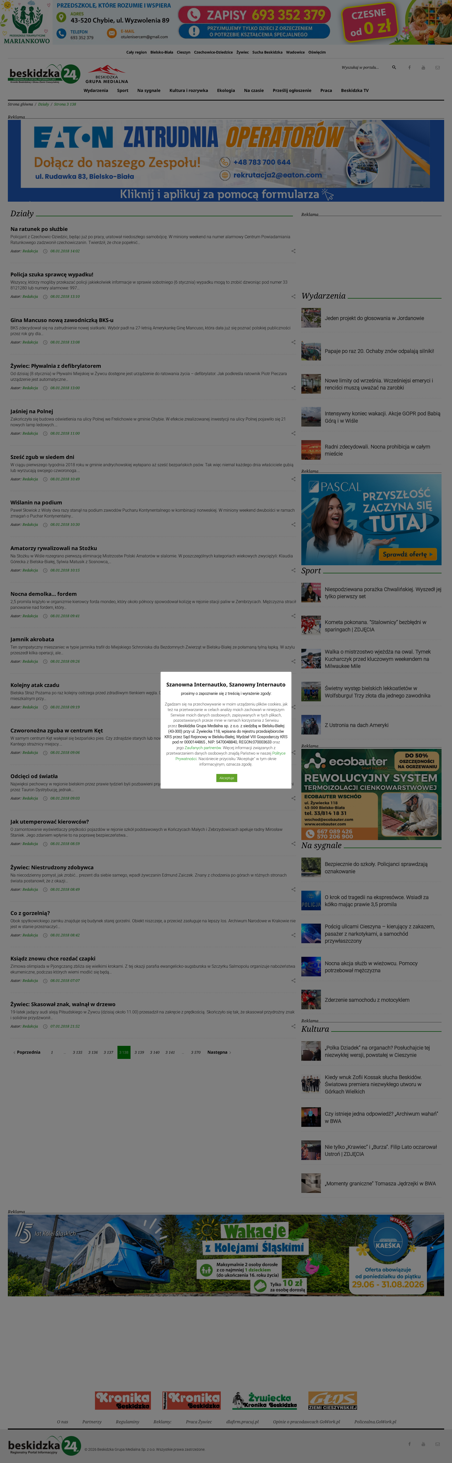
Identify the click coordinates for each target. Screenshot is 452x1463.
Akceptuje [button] (226, 778)
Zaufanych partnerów (203, 747)
